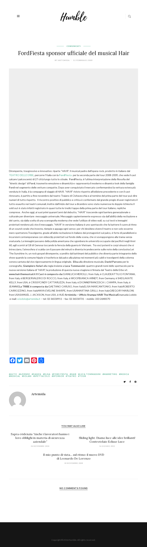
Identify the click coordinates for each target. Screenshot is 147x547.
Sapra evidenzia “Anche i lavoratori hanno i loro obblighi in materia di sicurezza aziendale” (40, 437)
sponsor (58, 376)
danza (37, 374)
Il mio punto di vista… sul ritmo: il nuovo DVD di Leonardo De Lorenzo (73, 456)
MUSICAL (15, 376)
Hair (73, 374)
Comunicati (74, 46)
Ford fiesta (60, 374)
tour (82, 376)
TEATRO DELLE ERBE (21, 175)
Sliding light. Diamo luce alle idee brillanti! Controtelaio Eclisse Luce (107, 439)
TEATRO (71, 376)
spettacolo (42, 376)
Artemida (64, 60)
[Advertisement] (74, 94)
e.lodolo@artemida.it (28, 298)
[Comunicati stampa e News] (73, 16)
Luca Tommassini (90, 374)
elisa (47, 374)
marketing (110, 374)
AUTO (13, 374)
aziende (25, 374)
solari (27, 376)
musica (124, 374)
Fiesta (65, 175)
